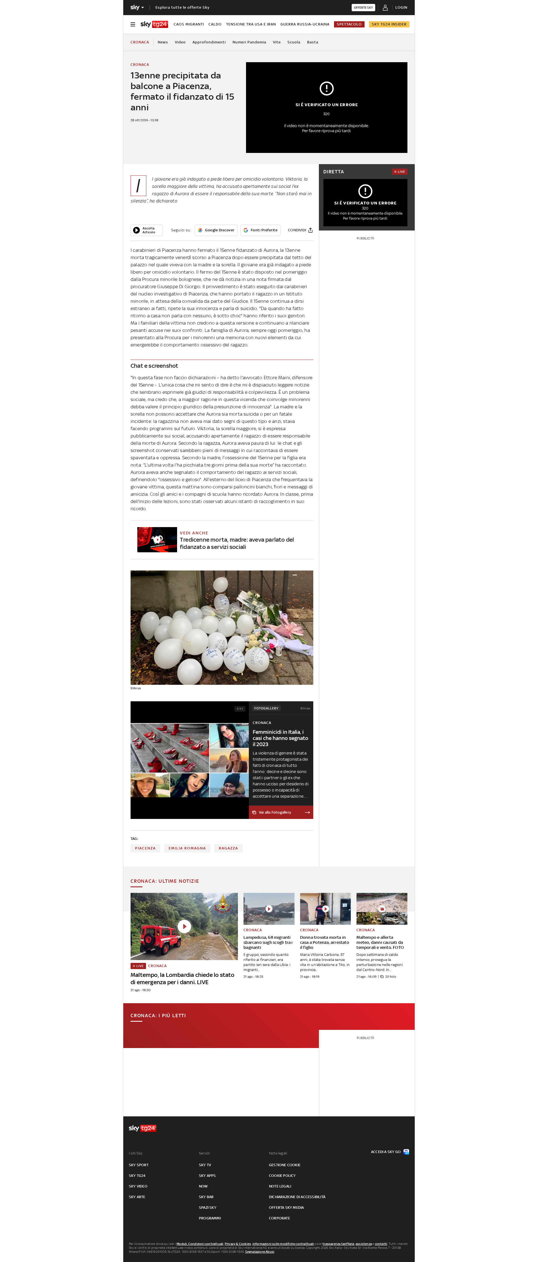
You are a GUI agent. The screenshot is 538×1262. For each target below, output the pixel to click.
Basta (312, 42)
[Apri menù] (133, 24)
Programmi (210, 1218)
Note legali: (278, 1153)
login (401, 7)
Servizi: (205, 1153)
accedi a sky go (386, 1152)
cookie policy (282, 1175)
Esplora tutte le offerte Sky (183, 7)
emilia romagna (187, 848)
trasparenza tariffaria (338, 1244)
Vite (277, 42)
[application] (147, 230)
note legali (280, 1186)
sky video (138, 1186)
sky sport (139, 1165)
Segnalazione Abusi (260, 1252)
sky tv (205, 1165)
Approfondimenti (209, 42)
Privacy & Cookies (238, 1244)
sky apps (207, 1175)
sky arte (137, 1197)
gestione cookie (284, 1165)
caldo (215, 24)
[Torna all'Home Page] (154, 24)
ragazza (228, 848)
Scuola (293, 42)
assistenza (364, 1244)
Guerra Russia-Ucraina (305, 24)
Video (180, 42)
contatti (381, 1244)
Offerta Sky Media (286, 1207)
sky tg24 (137, 1175)
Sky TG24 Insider (389, 24)
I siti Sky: (136, 1153)
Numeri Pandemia (249, 42)
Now (203, 1186)
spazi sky (207, 1207)
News (163, 42)
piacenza (145, 848)
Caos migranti (189, 24)
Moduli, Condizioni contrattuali (200, 1244)
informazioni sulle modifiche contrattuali (283, 1244)
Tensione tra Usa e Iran (251, 24)
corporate (279, 1218)
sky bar (206, 1197)
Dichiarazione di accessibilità (297, 1197)
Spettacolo (349, 24)
